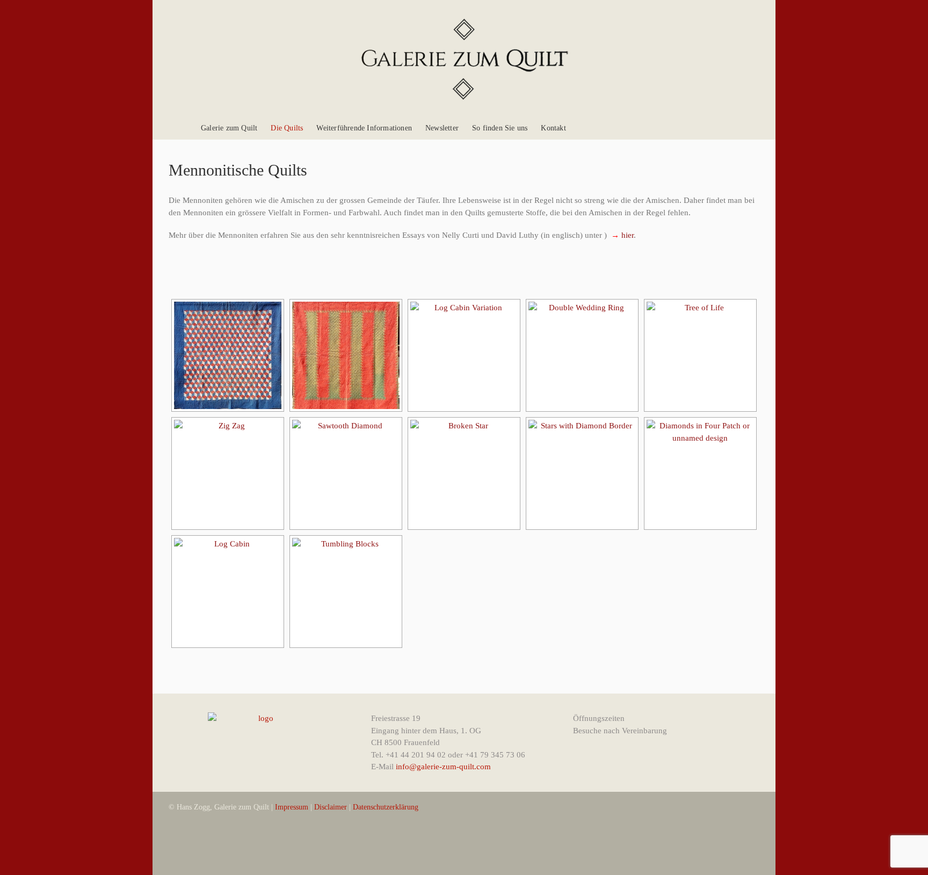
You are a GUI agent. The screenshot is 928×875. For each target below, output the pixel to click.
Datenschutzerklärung (385, 807)
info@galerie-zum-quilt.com (442, 766)
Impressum (291, 807)
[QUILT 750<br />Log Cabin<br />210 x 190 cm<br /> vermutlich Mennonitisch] (227, 591)
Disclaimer (330, 807)
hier (626, 235)
